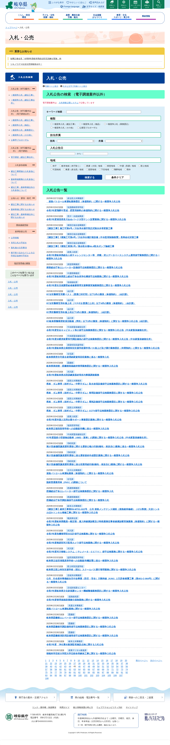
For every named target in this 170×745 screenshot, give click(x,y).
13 (93, 660)
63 (75, 669)
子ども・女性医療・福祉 (48, 16)
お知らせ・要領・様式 (21, 198)
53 (112, 666)
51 (103, 666)
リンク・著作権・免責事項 (44, 707)
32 (98, 663)
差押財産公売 (21, 231)
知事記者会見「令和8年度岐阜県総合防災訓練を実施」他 (35, 59)
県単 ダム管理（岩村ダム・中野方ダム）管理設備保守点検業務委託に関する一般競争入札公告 (94, 393)
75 (46, 672)
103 (97, 675)
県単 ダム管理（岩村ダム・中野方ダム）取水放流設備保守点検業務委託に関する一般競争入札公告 (96, 384)
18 (116, 660)
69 (103, 669)
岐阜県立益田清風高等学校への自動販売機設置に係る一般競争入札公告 (82, 560)
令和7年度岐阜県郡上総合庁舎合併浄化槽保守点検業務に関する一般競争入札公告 (87, 276)
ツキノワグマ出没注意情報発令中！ (26, 64)
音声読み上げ (98, 2)
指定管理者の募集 (22, 263)
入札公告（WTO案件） (21, 89)
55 (122, 666)
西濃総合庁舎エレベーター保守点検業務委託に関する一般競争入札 (80, 491)
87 (103, 672)
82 (79, 672)
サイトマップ (132, 707)
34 (108, 663)
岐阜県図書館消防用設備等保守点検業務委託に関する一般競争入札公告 (82, 635)
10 (79, 660)
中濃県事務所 (73, 273)
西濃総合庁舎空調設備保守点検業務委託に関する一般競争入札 (77, 500)
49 (93, 666)
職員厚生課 (72, 518)
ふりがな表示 (58, 2)
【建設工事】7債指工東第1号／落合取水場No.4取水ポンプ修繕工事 (80, 246)
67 (93, 669)
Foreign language (71, 6)
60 (60, 669)
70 (108, 669)
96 (60, 675)
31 (93, 663)
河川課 (70, 372)
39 (46, 666)
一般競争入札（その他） (64, 128)
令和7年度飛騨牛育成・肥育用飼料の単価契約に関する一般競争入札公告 (82, 210)
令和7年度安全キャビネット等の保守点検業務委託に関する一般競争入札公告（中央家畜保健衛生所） (97, 330)
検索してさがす (159, 6)
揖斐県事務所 (73, 264)
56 (127, 666)
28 (79, 663)
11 (83, 660)
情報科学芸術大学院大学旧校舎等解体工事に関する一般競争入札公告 (81, 653)
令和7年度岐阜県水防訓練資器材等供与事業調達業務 (72, 375)
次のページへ (156, 660)
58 (51, 669)
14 (97, 660)
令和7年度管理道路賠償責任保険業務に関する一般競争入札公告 (78, 600)
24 (60, 663)
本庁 (55, 166)
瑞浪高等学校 (73, 425)
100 (80, 675)
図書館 (70, 363)
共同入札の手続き (19, 243)
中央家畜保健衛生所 (76, 327)
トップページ (11, 27)
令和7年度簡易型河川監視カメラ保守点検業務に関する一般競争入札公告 (82, 543)
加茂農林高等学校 (75, 207)
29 (84, 663)
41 (56, 666)
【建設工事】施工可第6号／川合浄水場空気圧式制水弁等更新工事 (79, 228)
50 (98, 666)
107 (121, 675)
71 (112, 669)
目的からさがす (123, 6)
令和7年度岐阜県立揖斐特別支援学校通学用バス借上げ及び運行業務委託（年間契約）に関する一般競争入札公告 (103, 348)
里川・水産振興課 (75, 216)
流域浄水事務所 (74, 575)
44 (70, 666)
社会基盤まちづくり (97, 16)
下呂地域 (105, 169)
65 (84, 669)
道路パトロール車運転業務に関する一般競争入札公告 (73, 609)
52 (108, 666)
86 (98, 672)
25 (65, 663)
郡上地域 (145, 166)
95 (56, 675)
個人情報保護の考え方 (83, 707)
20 (126, 660)
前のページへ (142, 660)
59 (56, 669)
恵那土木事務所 (74, 381)
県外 (129, 169)
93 (46, 675)
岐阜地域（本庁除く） (71, 166)
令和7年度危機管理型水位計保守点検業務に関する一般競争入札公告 (80, 534)
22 (51, 663)
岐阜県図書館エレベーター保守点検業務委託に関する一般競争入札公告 (82, 617)
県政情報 (146, 16)
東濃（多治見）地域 (74, 169)
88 (108, 672)
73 (122, 669)
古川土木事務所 (74, 470)
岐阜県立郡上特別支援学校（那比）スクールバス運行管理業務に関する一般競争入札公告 (91, 569)
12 (88, 660)
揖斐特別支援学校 (75, 345)
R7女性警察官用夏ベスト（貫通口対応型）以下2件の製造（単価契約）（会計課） (87, 294)
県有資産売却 (22, 225)
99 (75, 675)
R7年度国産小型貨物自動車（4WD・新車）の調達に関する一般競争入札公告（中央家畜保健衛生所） (97, 437)
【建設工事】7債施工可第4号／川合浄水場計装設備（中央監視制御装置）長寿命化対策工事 (92, 237)
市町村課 (71, 443)
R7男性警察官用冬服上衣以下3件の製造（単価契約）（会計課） (78, 312)
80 (70, 672)
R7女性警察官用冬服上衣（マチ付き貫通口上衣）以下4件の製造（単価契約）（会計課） (91, 303)
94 (51, 675)
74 (127, 669)
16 (107, 660)
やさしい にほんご (78, 2)
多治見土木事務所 (75, 198)
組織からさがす (147, 6)
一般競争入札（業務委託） (118, 124)
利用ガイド (65, 707)
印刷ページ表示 (51, 86)
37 (122, 663)
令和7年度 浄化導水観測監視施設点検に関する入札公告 (75, 644)
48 (89, 666)
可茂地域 (57, 169)
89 (112, 672)
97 (65, 675)
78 (60, 672)
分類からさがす (112, 6)
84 (89, 672)
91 (122, 672)
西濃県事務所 (73, 488)
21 (46, 663)
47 (84, 666)
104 (103, 675)
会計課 (70, 291)
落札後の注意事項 (19, 248)
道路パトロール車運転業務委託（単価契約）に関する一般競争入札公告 (83, 201)
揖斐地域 (111, 166)
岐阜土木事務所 (74, 506)
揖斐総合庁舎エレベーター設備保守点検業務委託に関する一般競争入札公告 (84, 267)
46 (79, 666)
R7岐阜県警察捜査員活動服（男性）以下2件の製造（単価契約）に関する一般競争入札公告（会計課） (97, 321)
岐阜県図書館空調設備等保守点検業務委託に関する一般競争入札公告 (81, 626)
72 (117, 669)
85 (93, 672)
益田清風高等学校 (75, 557)
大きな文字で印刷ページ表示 (75, 86)
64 (79, 669)
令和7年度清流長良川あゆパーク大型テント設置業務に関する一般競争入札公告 (86, 219)
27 (75, 663)
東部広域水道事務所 (76, 225)
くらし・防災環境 (24, 16)
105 (109, 675)
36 (117, 663)
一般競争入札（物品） (91, 124)
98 (70, 675)
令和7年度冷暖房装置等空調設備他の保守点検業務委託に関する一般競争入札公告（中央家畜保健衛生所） (99, 339)
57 (46, 669)
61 (65, 669)
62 (70, 669)
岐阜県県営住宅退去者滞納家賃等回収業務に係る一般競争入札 (77, 357)
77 (56, 672)
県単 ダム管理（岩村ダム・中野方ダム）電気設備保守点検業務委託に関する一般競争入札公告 (94, 402)
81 (75, 672)
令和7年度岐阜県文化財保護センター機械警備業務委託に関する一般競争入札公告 (87, 591)
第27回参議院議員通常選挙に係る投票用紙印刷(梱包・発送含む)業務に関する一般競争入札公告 (94, 464)
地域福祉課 (72, 282)
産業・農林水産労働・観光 (73, 16)
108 (47, 678)
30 (89, 663)
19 (121, 660)
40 (51, 666)
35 (112, 663)
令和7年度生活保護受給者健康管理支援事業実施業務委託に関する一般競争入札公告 (88, 285)
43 (65, 666)
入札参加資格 (21, 165)
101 (85, 675)
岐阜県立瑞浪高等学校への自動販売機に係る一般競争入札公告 (77, 428)
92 (127, 672)
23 (56, 663)
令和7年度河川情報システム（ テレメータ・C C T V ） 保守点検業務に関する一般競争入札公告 (94, 551)
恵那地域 (92, 169)
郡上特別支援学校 (75, 566)
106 (115, 675)
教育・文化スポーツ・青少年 (122, 16)
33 (103, 663)
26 (70, 663)
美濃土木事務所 (75, 606)
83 (84, 672)
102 (91, 675)
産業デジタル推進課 (77, 650)
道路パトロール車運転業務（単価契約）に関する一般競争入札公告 (80, 473)
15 (102, 660)
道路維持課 (73, 597)
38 (127, 663)
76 (51, 672)
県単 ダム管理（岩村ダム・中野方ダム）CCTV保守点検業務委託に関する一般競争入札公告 (93, 410)
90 (117, 672)
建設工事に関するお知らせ (23, 204)
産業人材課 (72, 252)
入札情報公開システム (69, 103)
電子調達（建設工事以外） (23, 157)
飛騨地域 (118, 169)
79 (65, 672)
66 (89, 669)
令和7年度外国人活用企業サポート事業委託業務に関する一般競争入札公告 (84, 419)
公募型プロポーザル (88, 128)
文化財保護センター (76, 588)
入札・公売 (13, 282)
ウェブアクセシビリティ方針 (109, 707)
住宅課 (70, 354)
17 (112, 660)
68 (98, 669)
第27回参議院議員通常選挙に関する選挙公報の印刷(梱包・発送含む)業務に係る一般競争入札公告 (95, 446)
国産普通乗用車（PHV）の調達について (66, 482)
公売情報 (15, 238)
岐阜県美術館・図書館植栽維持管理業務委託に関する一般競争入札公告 (82, 366)
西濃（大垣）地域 (94, 166)
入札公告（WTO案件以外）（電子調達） (21, 149)
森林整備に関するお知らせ (23, 209)
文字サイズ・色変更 (95, 6)
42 (60, 666)
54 (117, 666)
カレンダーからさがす (135, 6)
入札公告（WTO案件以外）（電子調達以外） (21, 112)
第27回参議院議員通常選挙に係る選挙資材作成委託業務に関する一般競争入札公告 (88, 455)
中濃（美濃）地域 (128, 166)
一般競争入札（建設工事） (65, 124)
